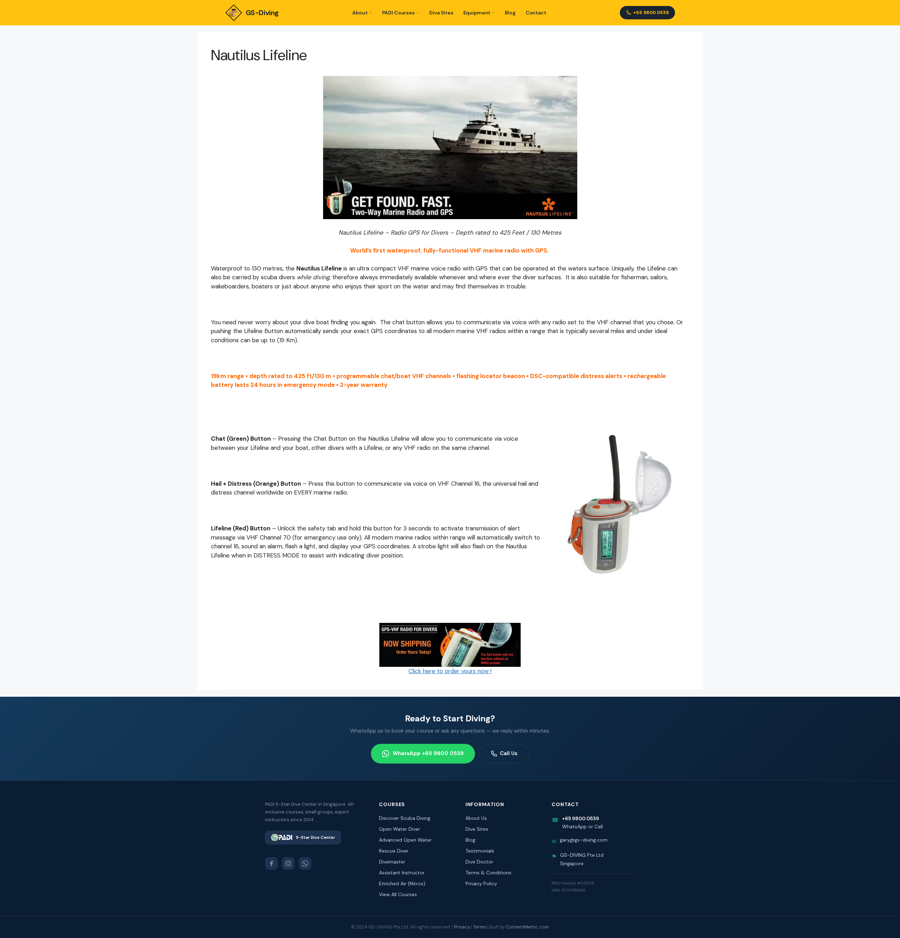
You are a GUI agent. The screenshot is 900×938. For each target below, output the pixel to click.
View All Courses (398, 894)
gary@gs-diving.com (584, 840)
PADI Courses (398, 12)
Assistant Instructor (402, 872)
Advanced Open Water (405, 840)
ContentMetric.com (527, 927)
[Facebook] (271, 863)
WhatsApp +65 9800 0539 (428, 753)
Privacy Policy (481, 883)
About (359, 12)
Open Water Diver (399, 829)
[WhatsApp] (305, 863)
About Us (476, 818)
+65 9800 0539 (651, 12)
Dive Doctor (479, 862)
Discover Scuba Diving (404, 818)
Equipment (477, 12)
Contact (536, 12)
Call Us (509, 753)
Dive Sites (441, 12)
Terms (479, 927)
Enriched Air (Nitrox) (402, 883)
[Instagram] (288, 863)
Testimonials (479, 851)
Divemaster (392, 862)
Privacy (462, 927)
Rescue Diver (394, 851)
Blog (510, 12)
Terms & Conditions (488, 872)
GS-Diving (262, 12)
